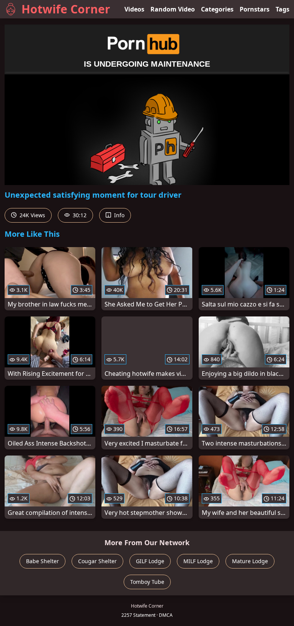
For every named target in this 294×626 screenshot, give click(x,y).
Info (118, 215)
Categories (217, 9)
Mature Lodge (250, 561)
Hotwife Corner (65, 9)
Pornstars (255, 9)
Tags (282, 9)
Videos (134, 9)
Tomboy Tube (147, 581)
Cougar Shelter (97, 561)
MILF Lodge (198, 561)
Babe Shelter (42, 561)
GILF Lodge (150, 561)
